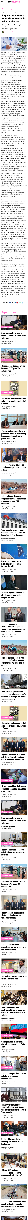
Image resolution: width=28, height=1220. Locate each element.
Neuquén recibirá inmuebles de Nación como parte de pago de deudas (13, 467)
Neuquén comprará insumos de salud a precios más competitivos (13, 1076)
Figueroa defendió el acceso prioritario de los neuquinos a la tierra (13, 852)
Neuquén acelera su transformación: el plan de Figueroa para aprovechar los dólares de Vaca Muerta (13, 627)
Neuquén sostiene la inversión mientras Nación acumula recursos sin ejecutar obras (13, 1204)
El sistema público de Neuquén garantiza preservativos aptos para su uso (13, 789)
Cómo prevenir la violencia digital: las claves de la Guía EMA (13, 1044)
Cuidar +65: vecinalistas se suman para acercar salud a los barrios (12, 1141)
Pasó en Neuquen (8, 9)
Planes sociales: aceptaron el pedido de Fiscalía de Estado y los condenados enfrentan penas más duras (13, 434)
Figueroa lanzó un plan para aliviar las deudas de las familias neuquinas (12, 915)
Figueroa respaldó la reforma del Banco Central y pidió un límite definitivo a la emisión (13, 757)
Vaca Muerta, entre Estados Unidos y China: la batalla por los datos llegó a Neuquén (13, 532)
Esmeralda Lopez (11, 32)
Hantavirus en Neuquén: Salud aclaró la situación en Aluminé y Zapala (13, 401)
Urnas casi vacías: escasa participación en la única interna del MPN (11, 564)
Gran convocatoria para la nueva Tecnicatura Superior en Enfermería (13, 335)
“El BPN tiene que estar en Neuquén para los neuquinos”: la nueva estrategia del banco (13, 694)
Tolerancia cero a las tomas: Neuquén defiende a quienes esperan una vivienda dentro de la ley (12, 661)
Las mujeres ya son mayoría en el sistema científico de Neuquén (14, 979)
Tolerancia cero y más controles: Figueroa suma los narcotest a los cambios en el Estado (13, 1011)
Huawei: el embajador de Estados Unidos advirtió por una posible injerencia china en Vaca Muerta (13, 1108)
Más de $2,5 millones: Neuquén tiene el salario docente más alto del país (11, 1173)
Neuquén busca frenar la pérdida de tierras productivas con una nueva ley (13, 947)
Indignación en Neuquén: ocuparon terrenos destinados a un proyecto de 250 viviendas (13, 500)
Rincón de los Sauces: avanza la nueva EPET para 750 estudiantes (13, 368)
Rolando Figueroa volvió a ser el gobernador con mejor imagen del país (13, 595)
